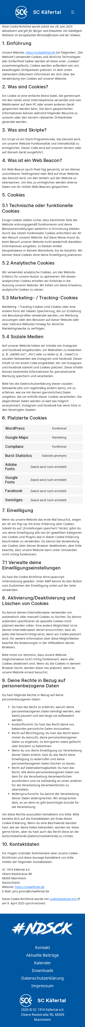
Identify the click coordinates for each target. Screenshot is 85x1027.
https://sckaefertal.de (40, 52)
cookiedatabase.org (63, 899)
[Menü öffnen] (72, 12)
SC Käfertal (47, 12)
